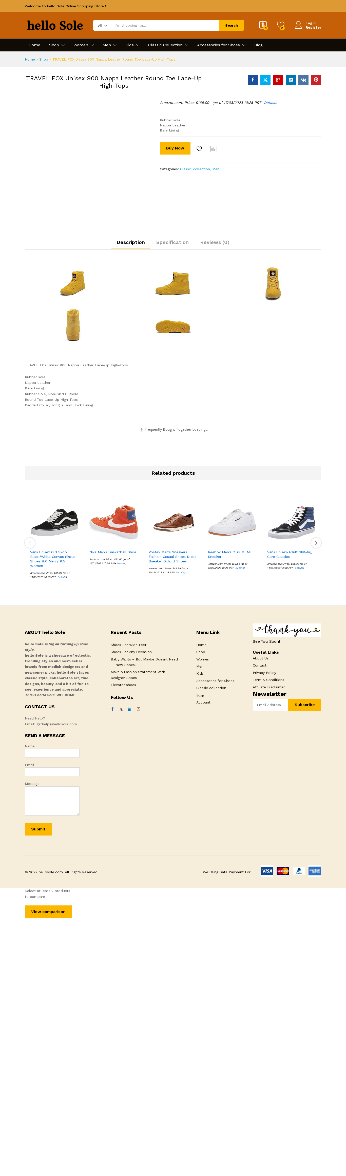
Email (29, 765)
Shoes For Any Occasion (131, 652)
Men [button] (107, 45)
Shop (43, 59)
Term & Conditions (268, 680)
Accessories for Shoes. (215, 681)
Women (202, 659)
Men (215, 169)
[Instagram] (138, 709)
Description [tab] (131, 242)
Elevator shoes (123, 685)
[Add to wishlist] (200, 148)
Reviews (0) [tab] (214, 242)
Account (203, 702)
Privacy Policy (264, 673)
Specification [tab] (172, 242)
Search (231, 25)
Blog (258, 45)
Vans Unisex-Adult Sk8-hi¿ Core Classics (289, 554)
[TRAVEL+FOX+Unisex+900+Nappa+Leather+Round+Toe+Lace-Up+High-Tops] (265, 80)
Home (34, 45)
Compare (213, 148)
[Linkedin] (129, 709)
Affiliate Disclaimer (269, 687)
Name (30, 746)
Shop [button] (54, 45)
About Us (260, 658)
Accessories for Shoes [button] (218, 45)
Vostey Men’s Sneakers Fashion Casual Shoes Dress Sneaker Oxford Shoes (172, 556)
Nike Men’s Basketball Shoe (112, 552)
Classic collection (195, 169)
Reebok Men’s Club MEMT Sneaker (230, 554)
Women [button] (80, 45)
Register (313, 27)
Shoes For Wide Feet (128, 645)
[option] (54, 542)
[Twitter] (121, 709)
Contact (259, 665)
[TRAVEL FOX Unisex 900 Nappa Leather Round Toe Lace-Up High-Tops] (253, 80)
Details (270, 103)
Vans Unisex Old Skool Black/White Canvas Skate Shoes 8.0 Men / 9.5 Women (52, 559)
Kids (200, 673)
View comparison (48, 911)
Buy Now (175, 148)
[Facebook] (112, 709)
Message (32, 784)
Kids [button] (129, 45)
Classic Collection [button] (165, 45)
